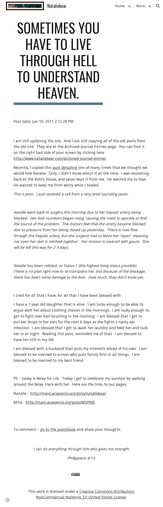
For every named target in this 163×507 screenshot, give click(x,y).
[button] (158, 6)
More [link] (140, 6)
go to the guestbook (58, 429)
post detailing (65, 167)
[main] (58, 62)
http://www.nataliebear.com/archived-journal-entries (60, 158)
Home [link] (120, 6)
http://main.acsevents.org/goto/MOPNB (60, 402)
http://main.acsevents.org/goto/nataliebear (68, 393)
